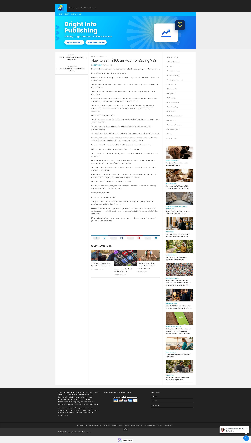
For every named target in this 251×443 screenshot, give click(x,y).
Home (60, 14)
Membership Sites (173, 71)
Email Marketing (172, 107)
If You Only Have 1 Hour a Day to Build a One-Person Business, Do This (146, 265)
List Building (171, 98)
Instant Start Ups (172, 57)
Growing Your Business (175, 80)
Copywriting (171, 93)
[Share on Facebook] (117, 238)
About (66, 14)
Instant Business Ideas (174, 116)
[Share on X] (99, 238)
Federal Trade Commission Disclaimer (125, 425)
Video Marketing (171, 255)
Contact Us (76, 14)
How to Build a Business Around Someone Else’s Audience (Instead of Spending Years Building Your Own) (178, 283)
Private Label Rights (173, 102)
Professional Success (174, 125)
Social (169, 134)
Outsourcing (171, 120)
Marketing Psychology (173, 326)
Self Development (173, 129)
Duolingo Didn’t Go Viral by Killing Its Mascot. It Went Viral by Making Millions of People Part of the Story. (178, 331)
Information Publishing (174, 66)
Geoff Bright (97, 65)
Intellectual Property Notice (151, 425)
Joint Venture (171, 84)
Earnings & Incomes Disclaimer (99, 425)
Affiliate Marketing (173, 62)
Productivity (171, 111)
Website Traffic (172, 89)
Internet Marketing (98, 56)
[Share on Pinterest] (134, 238)
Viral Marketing (172, 138)
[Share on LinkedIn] (151, 238)
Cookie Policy (82, 425)
